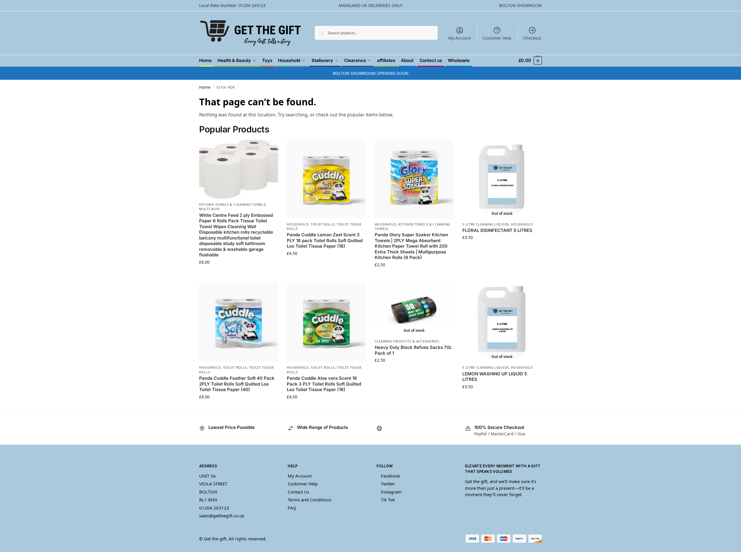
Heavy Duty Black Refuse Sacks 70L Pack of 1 (413, 350)
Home (205, 87)
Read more (502, 249)
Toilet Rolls (323, 224)
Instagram (391, 492)
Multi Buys (209, 209)
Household (297, 224)
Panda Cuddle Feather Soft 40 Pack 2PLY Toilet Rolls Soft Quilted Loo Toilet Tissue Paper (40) (237, 383)
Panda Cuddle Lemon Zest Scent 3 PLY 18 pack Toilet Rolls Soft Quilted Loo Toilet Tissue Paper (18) (324, 240)
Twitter (388, 484)
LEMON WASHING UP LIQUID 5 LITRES (494, 376)
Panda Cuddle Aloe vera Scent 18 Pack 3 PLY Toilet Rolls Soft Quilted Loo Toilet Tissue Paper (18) (324, 383)
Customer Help (497, 38)
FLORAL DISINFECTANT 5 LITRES (497, 230)
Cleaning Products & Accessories (407, 341)
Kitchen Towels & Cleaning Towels (232, 204)
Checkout (532, 38)
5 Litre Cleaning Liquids (485, 224)
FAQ (292, 508)
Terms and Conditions (309, 500)
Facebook (390, 476)
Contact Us (298, 492)
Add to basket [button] (238, 274)
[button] (530, 60)
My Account (459, 38)
